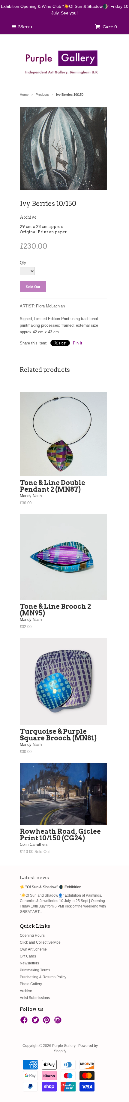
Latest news (34, 877)
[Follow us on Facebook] (24, 1021)
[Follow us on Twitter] (36, 1021)
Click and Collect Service (40, 942)
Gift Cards (28, 956)
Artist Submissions (35, 998)
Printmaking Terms (35, 970)
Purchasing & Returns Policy (43, 977)
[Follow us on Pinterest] (47, 1021)
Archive (28, 217)
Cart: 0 (109, 26)
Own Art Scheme (33, 949)
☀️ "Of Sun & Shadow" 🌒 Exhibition (50, 887)
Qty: (23, 262)
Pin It (77, 343)
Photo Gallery (31, 984)
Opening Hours (32, 935)
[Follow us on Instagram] (58, 1021)
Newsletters (29, 963)
